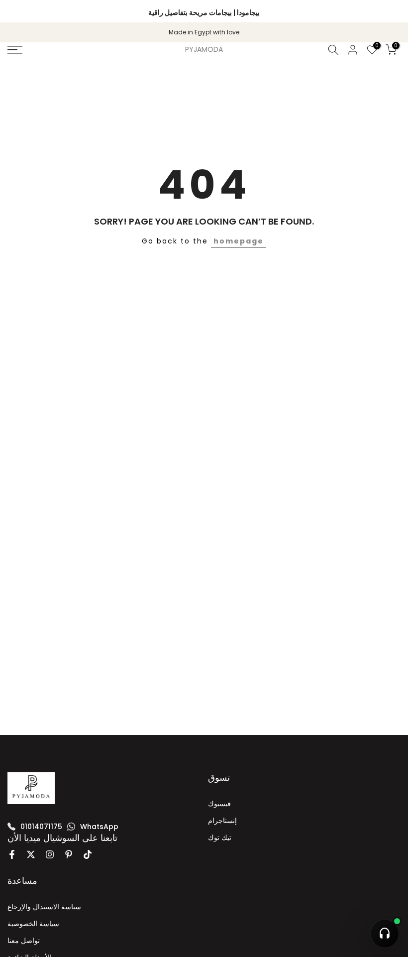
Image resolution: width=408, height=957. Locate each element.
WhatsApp (99, 827)
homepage (238, 241)
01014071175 (41, 827)
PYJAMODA (204, 49)
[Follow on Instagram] (49, 854)
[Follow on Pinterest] (68, 854)
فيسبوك (219, 804)
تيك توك (219, 837)
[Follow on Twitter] (30, 854)
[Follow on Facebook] (11, 854)
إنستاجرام (222, 821)
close (21, 11)
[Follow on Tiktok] (87, 854)
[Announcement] (204, 11)
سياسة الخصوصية (33, 924)
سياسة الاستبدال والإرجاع (44, 907)
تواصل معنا (23, 941)
